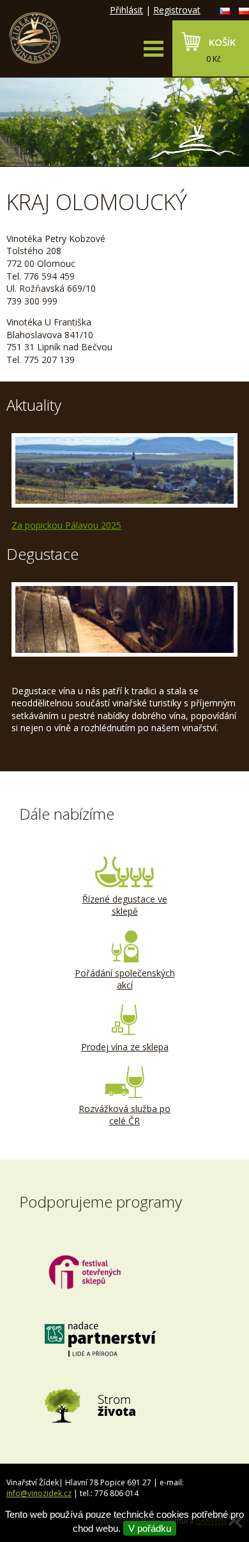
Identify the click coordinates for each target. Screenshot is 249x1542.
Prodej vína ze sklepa (125, 1047)
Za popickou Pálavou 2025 (66, 525)
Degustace (42, 553)
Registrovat (176, 10)
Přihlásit (126, 10)
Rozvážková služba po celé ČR (124, 1115)
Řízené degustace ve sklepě (124, 905)
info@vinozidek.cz (39, 1493)
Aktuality (33, 404)
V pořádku (149, 1528)
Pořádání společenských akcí (125, 979)
